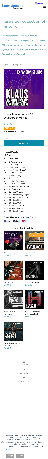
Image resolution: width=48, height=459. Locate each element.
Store (6, 64)
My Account (24, 364)
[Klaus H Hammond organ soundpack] (34, 299)
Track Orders (24, 373)
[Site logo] (12, 6)
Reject (20, 456)
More (8, 450)
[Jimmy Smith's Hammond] (13, 299)
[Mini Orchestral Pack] (34, 270)
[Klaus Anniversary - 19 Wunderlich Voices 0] (24, 89)
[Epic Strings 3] (13, 270)
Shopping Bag (24, 381)
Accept (10, 456)
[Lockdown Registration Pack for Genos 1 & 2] (13, 331)
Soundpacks (17, 64)
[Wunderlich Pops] (13, 240)
